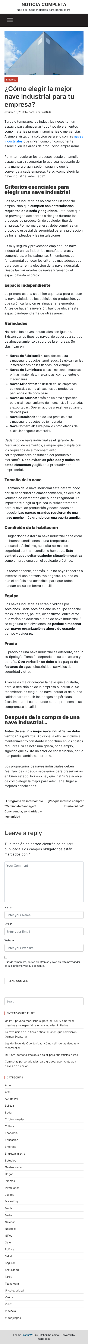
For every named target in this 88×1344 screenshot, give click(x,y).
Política (9, 1249)
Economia (11, 1133)
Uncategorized (14, 1290)
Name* (8, 907)
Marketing (11, 1201)
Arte (7, 1092)
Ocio (8, 1242)
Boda (8, 1112)
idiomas (10, 1181)
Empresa (11, 79)
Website (9, 940)
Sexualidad (12, 1269)
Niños (8, 1235)
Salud (8, 1256)
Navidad (10, 1222)
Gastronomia (13, 1167)
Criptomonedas (15, 1119)
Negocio (10, 1228)
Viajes (9, 1304)
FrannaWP (28, 1334)
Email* (8, 923)
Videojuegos (13, 1317)
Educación (11, 1139)
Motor (9, 1215)
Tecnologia (12, 1283)
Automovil (11, 1098)
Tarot (8, 1276)
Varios (9, 1297)
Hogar (9, 1174)
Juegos (9, 1194)
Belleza (9, 1105)
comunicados (37, 112)
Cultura (9, 1126)
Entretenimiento (15, 1153)
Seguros (10, 1263)
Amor (8, 1085)
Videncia (10, 1311)
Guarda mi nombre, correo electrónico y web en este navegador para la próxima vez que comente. (42, 963)
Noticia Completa (44, 4)
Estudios (10, 1160)
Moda (8, 1208)
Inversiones (12, 1187)
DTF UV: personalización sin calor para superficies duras (41, 1054)
